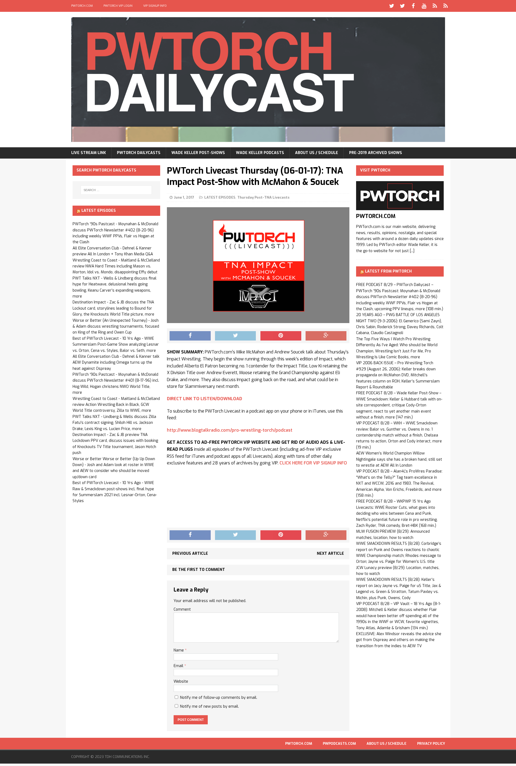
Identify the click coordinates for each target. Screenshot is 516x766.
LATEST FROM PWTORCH (388, 271)
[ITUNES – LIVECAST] (435, 6)
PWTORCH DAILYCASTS (138, 152)
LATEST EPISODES (219, 197)
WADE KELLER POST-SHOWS (198, 152)
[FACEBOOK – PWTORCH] (413, 6)
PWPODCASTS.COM (339, 743)
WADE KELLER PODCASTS (260, 152)
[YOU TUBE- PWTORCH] (424, 6)
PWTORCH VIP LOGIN (117, 6)
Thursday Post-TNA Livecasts (263, 197)
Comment (182, 609)
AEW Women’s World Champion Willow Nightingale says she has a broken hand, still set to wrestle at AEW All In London (399, 459)
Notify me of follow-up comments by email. (218, 697)
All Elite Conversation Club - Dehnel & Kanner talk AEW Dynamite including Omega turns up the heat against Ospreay (116, 362)
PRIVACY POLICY (431, 743)
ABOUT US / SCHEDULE (316, 152)
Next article (330, 553)
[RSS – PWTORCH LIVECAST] (445, 6)
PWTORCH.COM (82, 6)
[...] (412, 250)
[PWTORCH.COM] (400, 207)
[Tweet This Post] (235, 336)
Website (181, 681)
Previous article (190, 553)
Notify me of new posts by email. (209, 706)
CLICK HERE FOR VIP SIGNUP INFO (313, 463)
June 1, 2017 (184, 197)
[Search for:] (116, 190)
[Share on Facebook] (190, 336)
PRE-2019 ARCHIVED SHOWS (375, 152)
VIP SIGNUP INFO (155, 6)
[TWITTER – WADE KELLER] (402, 6)
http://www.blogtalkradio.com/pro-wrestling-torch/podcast (229, 430)
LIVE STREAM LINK (88, 152)
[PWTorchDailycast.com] (258, 79)
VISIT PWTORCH (375, 170)
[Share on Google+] (326, 336)
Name (179, 650)
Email (179, 665)
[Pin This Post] (280, 336)
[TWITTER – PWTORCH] (392, 6)
